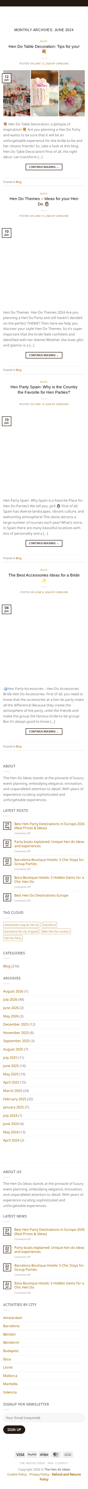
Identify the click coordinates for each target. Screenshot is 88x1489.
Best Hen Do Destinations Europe (41, 895)
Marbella (10, 1383)
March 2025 (12, 1090)
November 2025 (16, 1032)
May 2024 (11, 1132)
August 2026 (13, 991)
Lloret (8, 1367)
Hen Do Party (12, 938)
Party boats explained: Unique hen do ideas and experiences (49, 844)
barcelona (49, 925)
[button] (5, 14)
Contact (61, 1463)
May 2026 (11, 1016)
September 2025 (16, 1040)
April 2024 (11, 1140)
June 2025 (11, 1065)
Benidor (9, 1334)
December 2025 (16, 1024)
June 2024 (11, 1123)
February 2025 (14, 1099)
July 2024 (10, 1115)
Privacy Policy (39, 1474)
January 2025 (13, 1107)
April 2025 (11, 1082)
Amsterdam (12, 1317)
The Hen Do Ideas (32, 1463)
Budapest (11, 1350)
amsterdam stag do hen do (21, 925)
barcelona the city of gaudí (21, 931)
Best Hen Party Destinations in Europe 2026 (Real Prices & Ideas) (49, 826)
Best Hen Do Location (56, 931)
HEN (50, 1463)
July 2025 (10, 1057)
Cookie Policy (17, 1474)
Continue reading (44, 167)
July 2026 (10, 999)
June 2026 (11, 1007)
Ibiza (7, 1359)
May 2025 (11, 1074)
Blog (43, 41)
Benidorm (11, 1342)
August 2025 (13, 1049)
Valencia (10, 1392)
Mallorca (10, 1375)
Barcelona (11, 1326)
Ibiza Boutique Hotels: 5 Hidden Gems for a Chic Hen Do (49, 880)
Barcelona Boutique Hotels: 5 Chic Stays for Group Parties (49, 862)
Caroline (62, 63)
